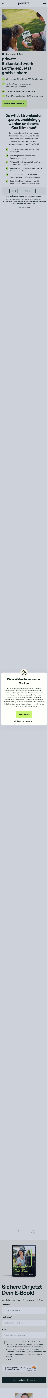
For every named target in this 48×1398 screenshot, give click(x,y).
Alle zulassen (24, 714)
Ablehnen (17, 721)
